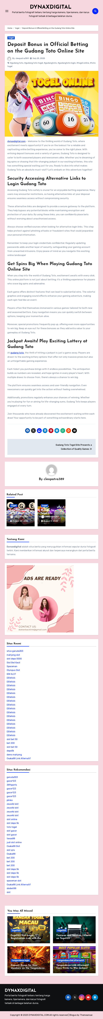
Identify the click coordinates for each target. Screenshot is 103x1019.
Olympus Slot (13, 670)
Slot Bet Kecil (13, 662)
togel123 (16, 930)
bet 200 (11, 743)
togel (11, 38)
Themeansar (86, 1015)
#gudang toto (16, 63)
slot (8, 892)
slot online (12, 819)
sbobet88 (11, 888)
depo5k (10, 750)
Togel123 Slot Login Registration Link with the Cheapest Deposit (26, 938)
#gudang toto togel (33, 63)
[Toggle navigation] (7, 11)
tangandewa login (20, 960)
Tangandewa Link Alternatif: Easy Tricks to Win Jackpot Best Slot (72, 968)
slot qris (11, 850)
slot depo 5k (13, 823)
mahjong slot (13, 655)
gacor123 (11, 781)
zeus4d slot (13, 804)
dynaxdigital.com (16, 141)
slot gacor (12, 831)
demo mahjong (14, 754)
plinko (10, 800)
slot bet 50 (12, 739)
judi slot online (14, 842)
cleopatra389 (22, 58)
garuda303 (12, 777)
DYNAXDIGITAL (50, 7)
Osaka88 (11, 854)
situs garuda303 (15, 651)
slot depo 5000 (14, 658)
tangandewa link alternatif (70, 960)
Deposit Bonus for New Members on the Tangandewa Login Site (28, 968)
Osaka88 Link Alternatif (19, 758)
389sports (12, 785)
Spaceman (12, 666)
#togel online (83, 63)
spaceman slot (14, 880)
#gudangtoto (50, 63)
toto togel (12, 827)
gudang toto (17, 352)
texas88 (11, 838)
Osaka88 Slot (13, 846)
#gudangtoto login (67, 63)
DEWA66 (11, 678)
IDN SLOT (11, 674)
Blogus (72, 1015)
